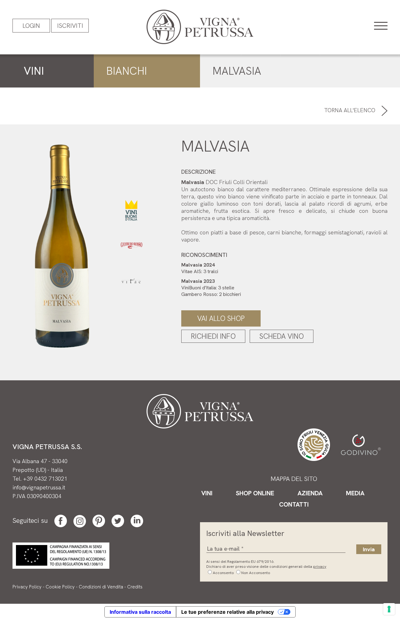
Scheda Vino (281, 336)
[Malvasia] (61, 245)
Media (355, 493)
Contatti (294, 504)
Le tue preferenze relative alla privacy (227, 612)
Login (31, 26)
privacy (319, 566)
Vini (206, 493)
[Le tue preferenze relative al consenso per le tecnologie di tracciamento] (389, 609)
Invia (369, 549)
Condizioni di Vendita (101, 587)
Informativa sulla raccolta (140, 612)
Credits (134, 587)
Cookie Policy (60, 587)
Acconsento (223, 572)
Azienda (310, 493)
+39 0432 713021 (45, 478)
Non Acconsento (255, 572)
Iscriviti (70, 26)
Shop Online (255, 493)
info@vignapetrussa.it (38, 487)
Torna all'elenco (350, 110)
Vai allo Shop (221, 318)
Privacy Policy (27, 587)
